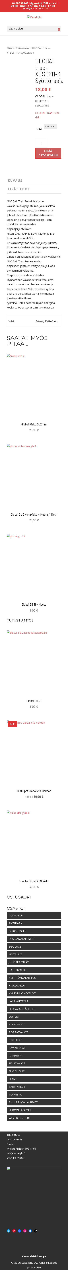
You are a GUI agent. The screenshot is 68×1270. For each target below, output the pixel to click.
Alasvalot (16, 915)
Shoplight (17, 1071)
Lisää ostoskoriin (48, 153)
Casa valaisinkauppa (34, 1256)
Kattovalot (18, 970)
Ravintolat (17, 1047)
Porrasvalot (18, 1032)
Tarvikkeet (17, 1086)
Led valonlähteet (22, 1009)
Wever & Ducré (19, 1118)
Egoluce (15, 946)
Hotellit (15, 954)
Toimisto (15, 1094)
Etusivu (11, 48)
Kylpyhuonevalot (22, 993)
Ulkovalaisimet (20, 1110)
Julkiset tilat (19, 962)
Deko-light (17, 931)
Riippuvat (16, 1055)
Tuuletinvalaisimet (23, 1102)
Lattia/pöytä (18, 1001)
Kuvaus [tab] (15, 181)
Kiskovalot (24, 48)
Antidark (15, 923)
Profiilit (15, 1040)
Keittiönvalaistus (22, 977)
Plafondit (16, 1024)
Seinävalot (17, 1063)
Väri (39, 129)
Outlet (14, 1016)
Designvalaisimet (21, 939)
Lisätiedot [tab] (19, 189)
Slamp (13, 1079)
